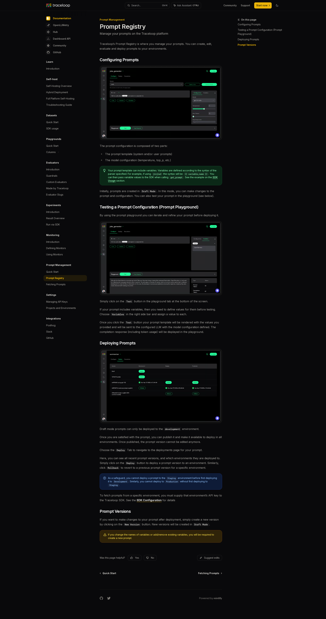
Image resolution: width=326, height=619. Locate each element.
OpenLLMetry (61, 25)
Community (59, 45)
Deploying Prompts (248, 39)
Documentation (62, 18)
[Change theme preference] (277, 5)
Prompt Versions (247, 44)
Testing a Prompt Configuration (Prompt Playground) (260, 31)
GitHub (57, 52)
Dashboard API (61, 38)
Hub (55, 31)
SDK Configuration (149, 500)
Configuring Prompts (249, 24)
